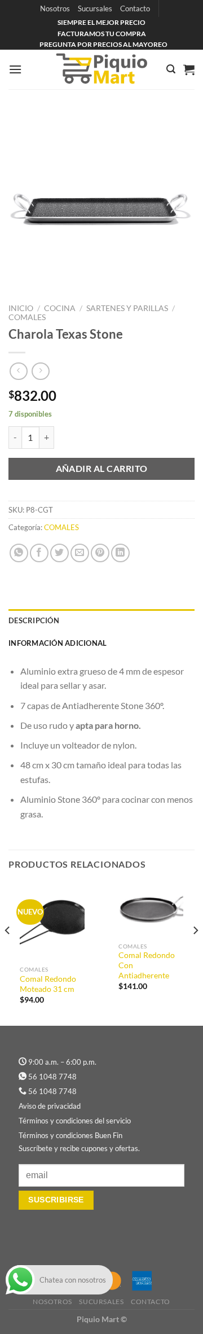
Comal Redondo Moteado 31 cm (48, 984)
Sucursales (95, 8)
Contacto (135, 8)
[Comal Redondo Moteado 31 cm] (52, 921)
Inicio (20, 308)
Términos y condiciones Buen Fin (70, 1135)
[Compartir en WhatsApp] (19, 553)
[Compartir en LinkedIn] (120, 553)
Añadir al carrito (102, 468)
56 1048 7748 (52, 1076)
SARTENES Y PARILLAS (127, 308)
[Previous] (8, 953)
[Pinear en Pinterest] (100, 553)
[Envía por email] (79, 553)
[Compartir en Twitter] (59, 553)
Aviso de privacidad (50, 1105)
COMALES (27, 317)
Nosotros (55, 8)
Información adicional (57, 643)
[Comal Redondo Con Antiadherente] (150, 909)
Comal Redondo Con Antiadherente (146, 965)
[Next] (195, 953)
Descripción (33, 620)
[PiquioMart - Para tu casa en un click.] (101, 69)
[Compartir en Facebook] (39, 553)
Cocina (60, 308)
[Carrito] (189, 69)
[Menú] (15, 69)
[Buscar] (170, 69)
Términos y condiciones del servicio (75, 1120)
